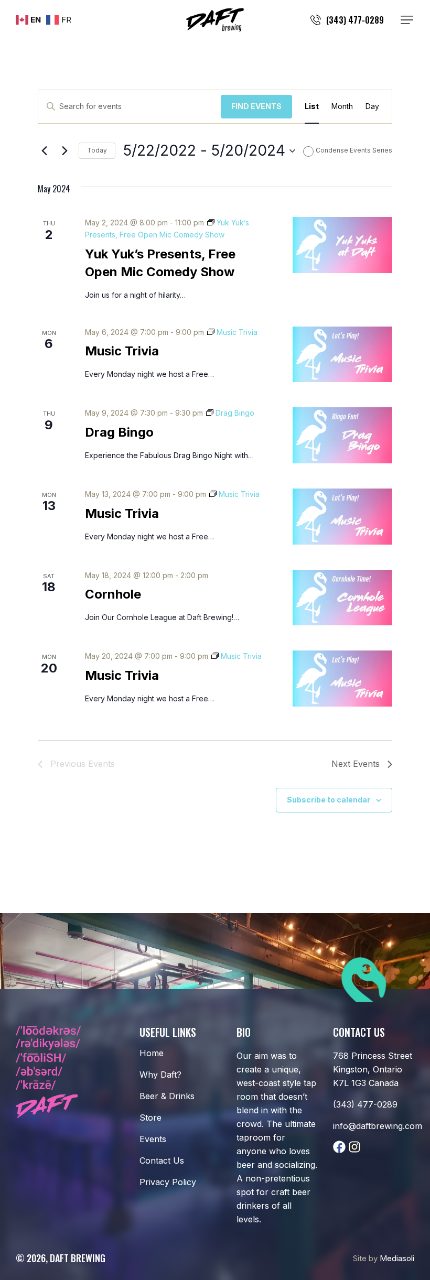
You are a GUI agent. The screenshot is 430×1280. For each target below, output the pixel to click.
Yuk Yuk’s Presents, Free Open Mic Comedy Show (160, 262)
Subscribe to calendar (328, 799)
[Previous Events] (44, 151)
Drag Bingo (119, 432)
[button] (407, 20)
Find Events (256, 106)
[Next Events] (64, 151)
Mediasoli (397, 1258)
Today (97, 150)
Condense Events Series (354, 150)
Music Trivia (122, 351)
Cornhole (113, 594)
